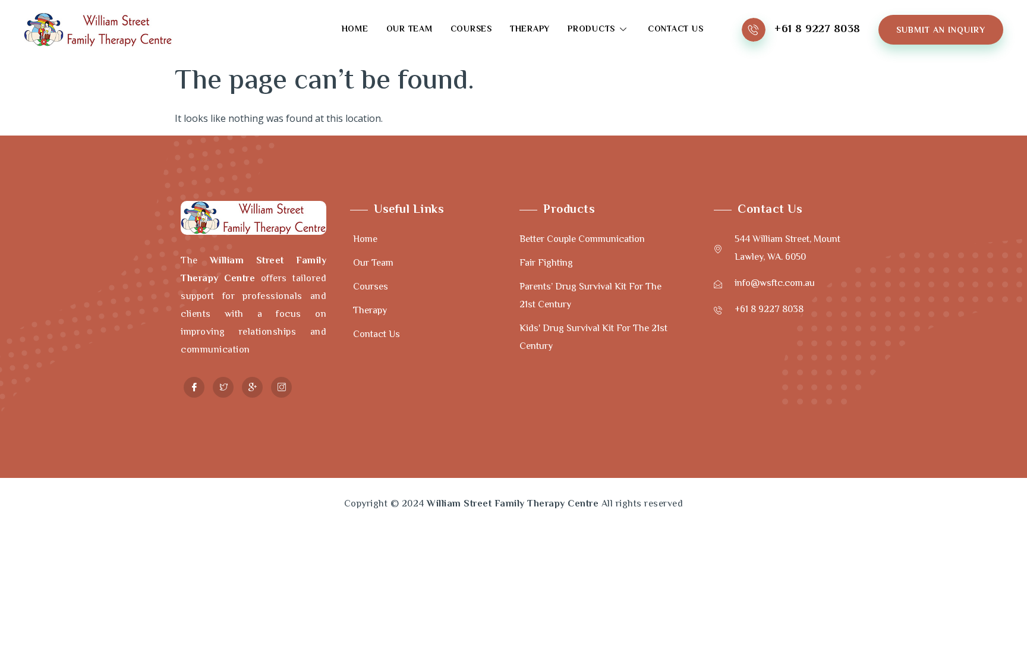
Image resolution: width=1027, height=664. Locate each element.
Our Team (409, 29)
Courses (471, 29)
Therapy (530, 29)
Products (591, 29)
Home (355, 29)
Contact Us (676, 29)
